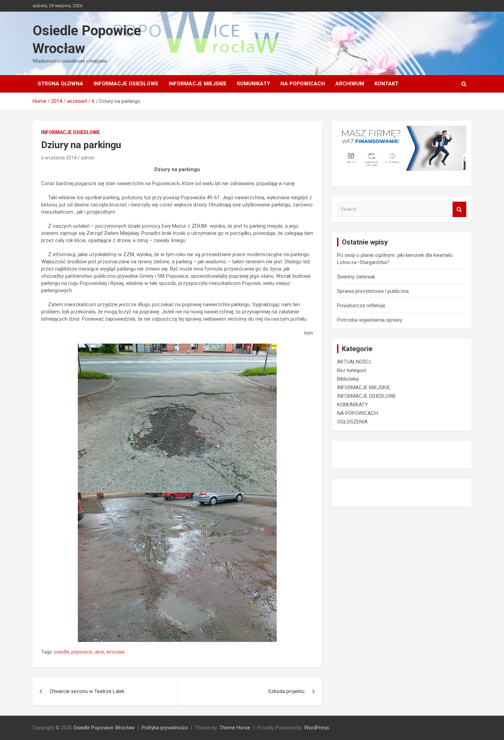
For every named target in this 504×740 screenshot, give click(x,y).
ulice (99, 652)
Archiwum (349, 84)
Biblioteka (348, 379)
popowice (81, 652)
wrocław (115, 652)
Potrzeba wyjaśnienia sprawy (369, 320)
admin (88, 157)
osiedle (61, 652)
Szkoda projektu (286, 691)
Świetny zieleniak (356, 277)
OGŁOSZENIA (352, 422)
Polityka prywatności (165, 728)
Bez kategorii (351, 370)
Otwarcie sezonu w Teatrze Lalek (87, 691)
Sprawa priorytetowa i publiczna (373, 291)
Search (459, 209)
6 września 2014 (59, 157)
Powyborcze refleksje (361, 305)
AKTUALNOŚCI (354, 362)
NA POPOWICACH (302, 84)
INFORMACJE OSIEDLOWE (126, 84)
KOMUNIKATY (253, 84)
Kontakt (386, 84)
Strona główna (60, 84)
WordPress (316, 728)
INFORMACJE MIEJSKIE (198, 84)
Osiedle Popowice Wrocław (104, 728)
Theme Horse (234, 728)
